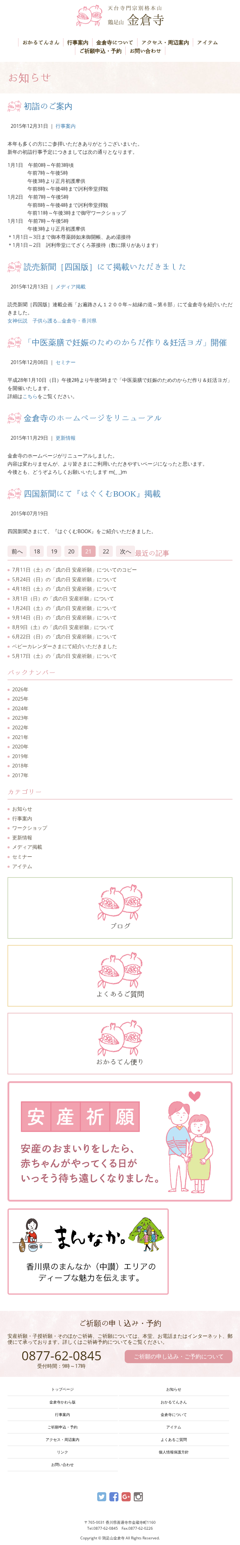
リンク (62, 1452)
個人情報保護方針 (174, 1452)
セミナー (66, 362)
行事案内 (77, 42)
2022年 (20, 727)
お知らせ (22, 808)
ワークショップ (29, 827)
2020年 (20, 746)
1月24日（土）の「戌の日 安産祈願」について (64, 608)
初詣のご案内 (48, 106)
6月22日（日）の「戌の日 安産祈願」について (64, 636)
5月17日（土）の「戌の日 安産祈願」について (64, 655)
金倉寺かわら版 (62, 1402)
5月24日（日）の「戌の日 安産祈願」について (64, 579)
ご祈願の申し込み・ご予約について (179, 1356)
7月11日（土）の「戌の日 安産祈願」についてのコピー (74, 569)
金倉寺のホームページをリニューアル (93, 418)
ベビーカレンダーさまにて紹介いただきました (64, 646)
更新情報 (66, 437)
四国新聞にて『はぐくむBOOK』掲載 (92, 493)
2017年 (20, 775)
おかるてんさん (40, 42)
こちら (30, 396)
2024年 (20, 708)
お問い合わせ (145, 50)
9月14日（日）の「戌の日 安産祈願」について (64, 617)
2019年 (20, 756)
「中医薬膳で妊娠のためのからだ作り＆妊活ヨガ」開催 (125, 342)
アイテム (207, 42)
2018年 (20, 765)
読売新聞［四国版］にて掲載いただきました (105, 266)
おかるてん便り (120, 1061)
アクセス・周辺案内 (165, 42)
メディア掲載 (71, 286)
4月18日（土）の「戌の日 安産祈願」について (64, 588)
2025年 (20, 698)
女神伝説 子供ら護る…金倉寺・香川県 (52, 320)
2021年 (20, 737)
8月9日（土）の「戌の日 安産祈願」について (63, 627)
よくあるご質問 (120, 994)
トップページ (62, 1389)
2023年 (20, 717)
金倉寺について (114, 42)
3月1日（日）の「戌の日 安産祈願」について (63, 598)
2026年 (20, 689)
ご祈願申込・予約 (100, 50)
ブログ (120, 926)
